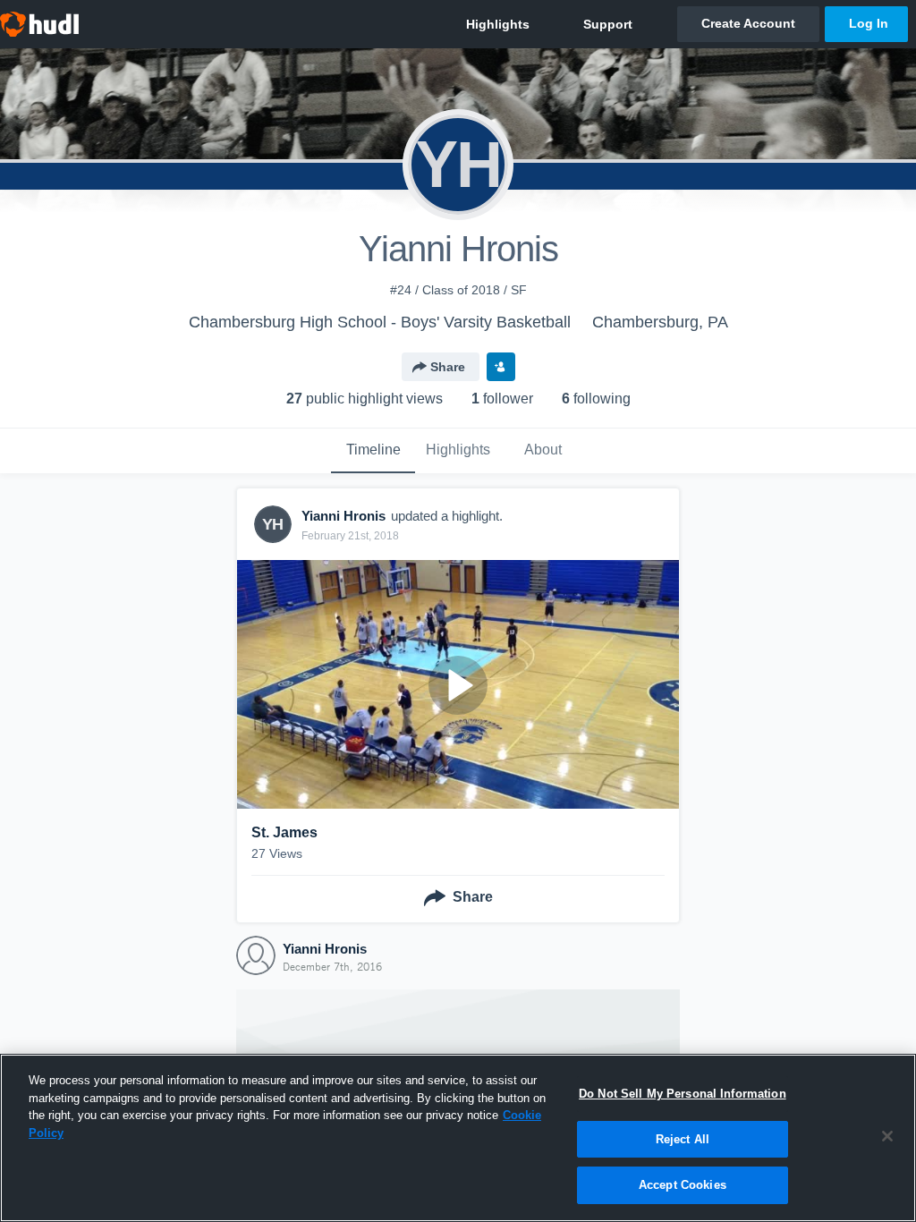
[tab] (373, 451)
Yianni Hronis (325, 948)
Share (447, 367)
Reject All (682, 1139)
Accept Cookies (682, 1185)
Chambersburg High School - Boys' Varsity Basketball (380, 322)
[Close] (887, 1136)
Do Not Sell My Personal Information (682, 1093)
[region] (458, 1138)
